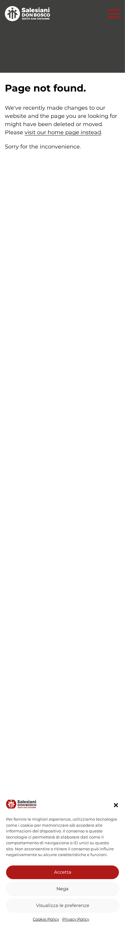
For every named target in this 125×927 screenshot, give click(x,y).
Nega (62, 889)
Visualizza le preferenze (62, 905)
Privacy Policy (75, 919)
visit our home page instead (63, 132)
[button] (116, 805)
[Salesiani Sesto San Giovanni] (29, 13)
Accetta (62, 872)
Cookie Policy (46, 919)
